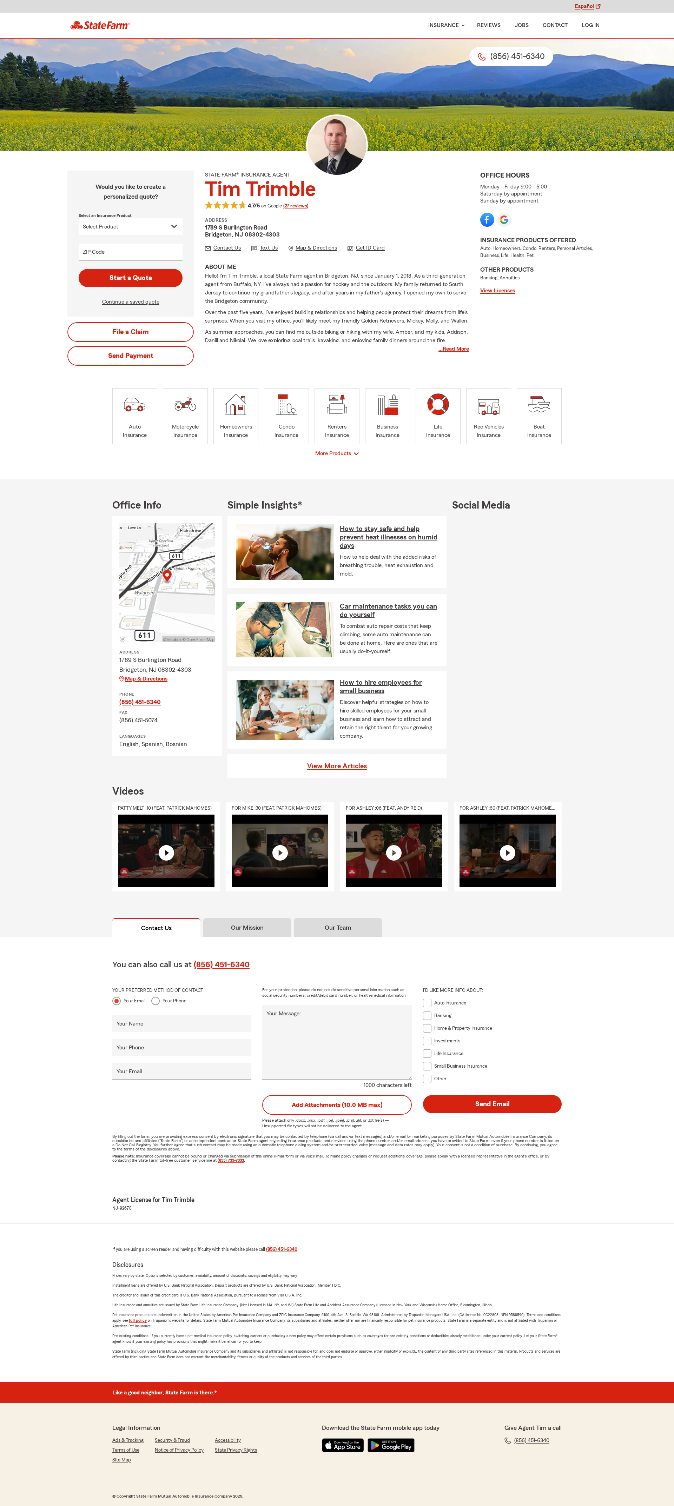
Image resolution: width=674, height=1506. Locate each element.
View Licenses (497, 290)
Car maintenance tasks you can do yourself (388, 610)
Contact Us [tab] (156, 928)
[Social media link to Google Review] (504, 220)
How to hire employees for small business (381, 687)
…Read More (453, 349)
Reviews (489, 25)
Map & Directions (146, 679)
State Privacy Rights (236, 1450)
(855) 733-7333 (231, 1160)
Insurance (443, 25)
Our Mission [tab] (247, 927)
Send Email (492, 1104)
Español (584, 6)
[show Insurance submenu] (461, 25)
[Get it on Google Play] (391, 1445)
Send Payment (130, 355)
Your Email (135, 1001)
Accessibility (228, 1440)
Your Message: (283, 1013)
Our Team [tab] (338, 927)
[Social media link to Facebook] (487, 220)
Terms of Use (125, 1450)
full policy (138, 1320)
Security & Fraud (172, 1440)
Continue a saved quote (130, 302)
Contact (555, 25)
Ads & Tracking (128, 1440)
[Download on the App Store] (343, 1445)
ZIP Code (94, 252)
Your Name (130, 1024)
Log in (591, 25)
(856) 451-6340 (140, 702)
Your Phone (174, 1001)
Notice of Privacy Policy (179, 1450)
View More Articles (337, 766)
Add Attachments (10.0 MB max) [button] (337, 1105)
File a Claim (131, 332)
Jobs (522, 25)
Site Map (121, 1460)
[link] (100, 25)
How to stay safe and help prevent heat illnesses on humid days (388, 537)
